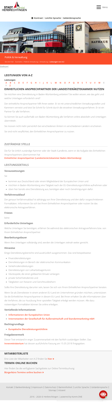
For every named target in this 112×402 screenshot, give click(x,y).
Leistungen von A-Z (57, 62)
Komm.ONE (77, 396)
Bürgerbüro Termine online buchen (23, 372)
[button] (102, 7)
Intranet (61, 390)
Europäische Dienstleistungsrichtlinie (28, 329)
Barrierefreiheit (65, 387)
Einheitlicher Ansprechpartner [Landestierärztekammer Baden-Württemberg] (42, 158)
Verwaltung (44, 62)
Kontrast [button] (38, 18)
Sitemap (52, 390)
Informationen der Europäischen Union (29, 314)
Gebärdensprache (72, 18)
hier (50, 358)
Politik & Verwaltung (31, 62)
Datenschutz (50, 387)
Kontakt (9, 387)
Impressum (37, 387)
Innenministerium (14, 343)
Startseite (18, 62)
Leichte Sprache (53, 18)
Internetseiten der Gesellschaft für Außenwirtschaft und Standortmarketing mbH (51, 318)
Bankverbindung (22, 387)
